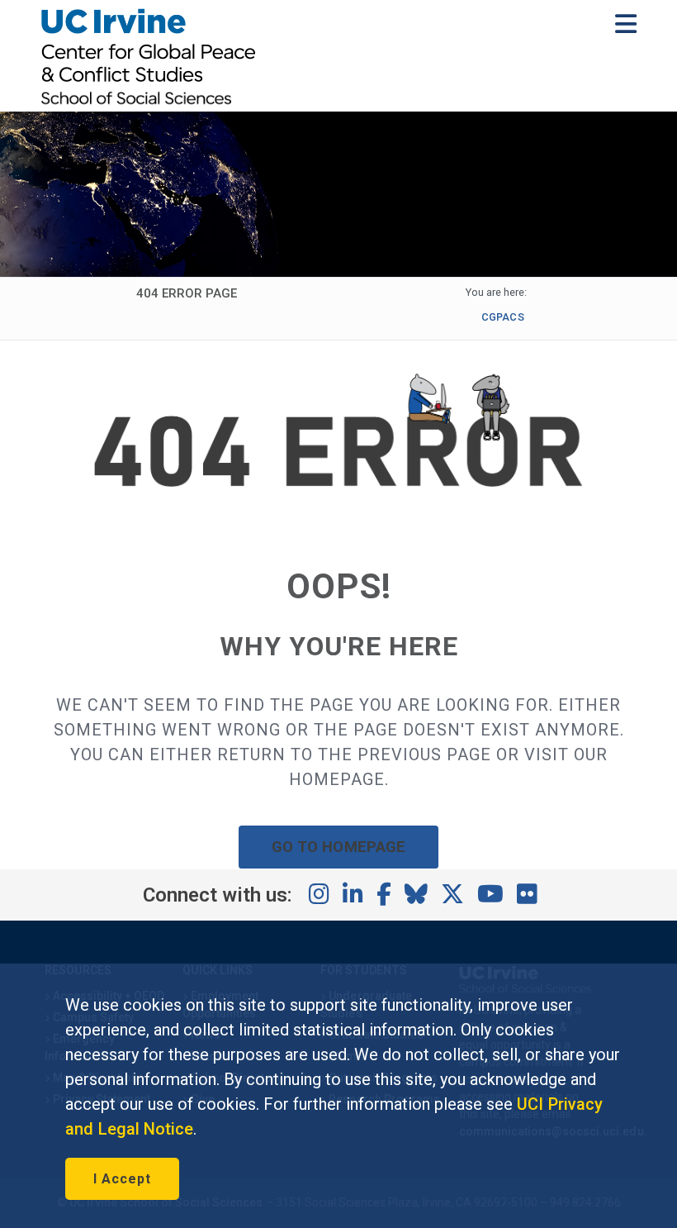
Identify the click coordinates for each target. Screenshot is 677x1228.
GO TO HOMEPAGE (338, 846)
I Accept (122, 1179)
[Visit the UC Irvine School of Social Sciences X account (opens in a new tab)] (452, 895)
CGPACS (502, 317)
